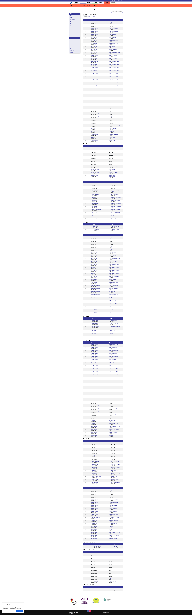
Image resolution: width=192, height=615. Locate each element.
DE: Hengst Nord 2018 (112, 411)
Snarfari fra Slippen (94, 414)
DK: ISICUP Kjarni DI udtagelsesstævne (115, 417)
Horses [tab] (71, 15)
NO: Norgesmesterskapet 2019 (114, 163)
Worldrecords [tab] (72, 50)
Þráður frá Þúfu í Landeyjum (95, 113)
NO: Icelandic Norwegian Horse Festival (115, 377)
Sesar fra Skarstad (94, 37)
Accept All (19, 610)
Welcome (76, 2)
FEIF (83, 2)
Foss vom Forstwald (94, 175)
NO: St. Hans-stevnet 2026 (113, 25)
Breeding (88, 2)
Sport (107, 2)
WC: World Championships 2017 (114, 285)
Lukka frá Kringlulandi (94, 61)
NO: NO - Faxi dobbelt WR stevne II (114, 61)
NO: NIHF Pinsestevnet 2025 (113, 31)
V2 (70, 48)
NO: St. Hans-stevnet (112, 46)
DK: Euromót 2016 (111, 526)
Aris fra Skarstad (95, 226)
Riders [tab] (71, 13)
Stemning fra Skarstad (94, 157)
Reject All (13, 610)
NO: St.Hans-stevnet (114, 215)
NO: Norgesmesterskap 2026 (113, 22)
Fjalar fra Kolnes (93, 137)
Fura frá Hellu (93, 119)
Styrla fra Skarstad (94, 426)
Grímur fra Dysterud (95, 446)
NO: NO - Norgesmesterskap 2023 (114, 52)
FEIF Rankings (96, 5)
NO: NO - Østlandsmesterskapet (114, 79)
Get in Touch (114, 0)
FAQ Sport (84, 5)
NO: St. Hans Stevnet (114, 218)
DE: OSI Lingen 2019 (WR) (113, 169)
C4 (70, 21)
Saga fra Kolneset (94, 200)
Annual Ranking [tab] (72, 19)
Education (95, 2)
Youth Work (113, 2)
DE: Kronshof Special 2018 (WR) (116, 203)
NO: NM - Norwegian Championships (114, 125)
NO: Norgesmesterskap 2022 (113, 85)
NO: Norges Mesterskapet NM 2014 (114, 432)
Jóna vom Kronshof (95, 197)
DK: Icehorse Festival (114, 476)
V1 (70, 46)
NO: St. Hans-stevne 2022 (113, 91)
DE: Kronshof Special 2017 (113, 113)
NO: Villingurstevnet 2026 (113, 154)
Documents (79, 5)
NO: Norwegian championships (113, 288)
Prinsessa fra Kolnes (94, 134)
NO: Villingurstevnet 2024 (113, 49)
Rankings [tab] (89, 16)
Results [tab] (85, 16)
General (70, 5)
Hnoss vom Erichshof (95, 203)
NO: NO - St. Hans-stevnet (113, 55)
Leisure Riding (101, 2)
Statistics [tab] (71, 52)
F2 (70, 27)
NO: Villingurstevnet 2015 (113, 128)
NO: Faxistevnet (111, 435)
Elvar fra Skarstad (94, 43)
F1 (70, 25)
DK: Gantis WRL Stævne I (113, 122)
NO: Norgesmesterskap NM (113, 160)
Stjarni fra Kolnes (94, 435)
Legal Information (119, 0)
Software (102, 5)
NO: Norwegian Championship (113, 134)
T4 (70, 44)
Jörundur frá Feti (94, 282)
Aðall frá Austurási (94, 160)
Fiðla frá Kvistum (94, 206)
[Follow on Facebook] (88, 611)
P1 (70, 29)
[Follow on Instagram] (90, 611)
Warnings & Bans (107, 5)
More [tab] (94, 16)
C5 (70, 23)
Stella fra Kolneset (95, 184)
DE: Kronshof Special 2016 (115, 209)
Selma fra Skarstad (94, 279)
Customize (6, 610)
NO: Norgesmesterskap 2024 (113, 40)
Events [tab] (71, 17)
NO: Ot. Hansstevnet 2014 (115, 212)
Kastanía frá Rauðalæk (94, 85)
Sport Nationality (90, 5)
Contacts (74, 5)
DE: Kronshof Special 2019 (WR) (114, 166)
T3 (70, 42)
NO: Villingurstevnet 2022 (115, 194)
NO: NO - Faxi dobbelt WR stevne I (114, 70)
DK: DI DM (110, 119)
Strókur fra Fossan (95, 452)
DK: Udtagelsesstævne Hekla (113, 116)
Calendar (110, 0)
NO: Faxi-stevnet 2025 (112, 34)
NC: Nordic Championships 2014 (114, 429)
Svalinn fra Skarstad (94, 22)
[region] (13, 607)
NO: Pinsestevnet (111, 131)
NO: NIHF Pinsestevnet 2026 (113, 28)
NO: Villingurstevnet (112, 137)
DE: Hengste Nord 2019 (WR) (113, 172)
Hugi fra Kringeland (94, 154)
